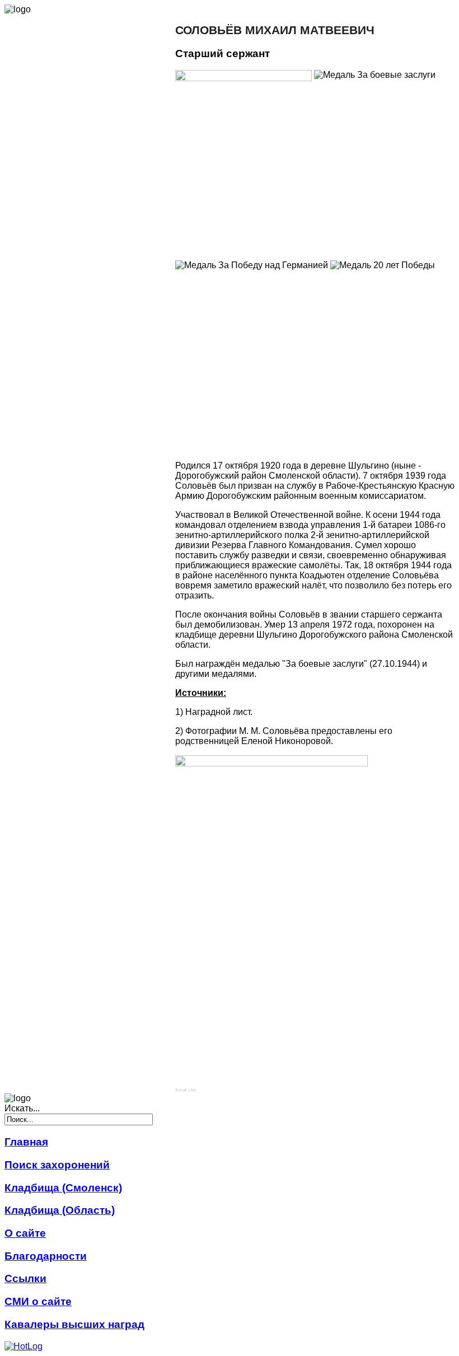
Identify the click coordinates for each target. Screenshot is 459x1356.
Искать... (22, 1108)
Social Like (185, 1090)
